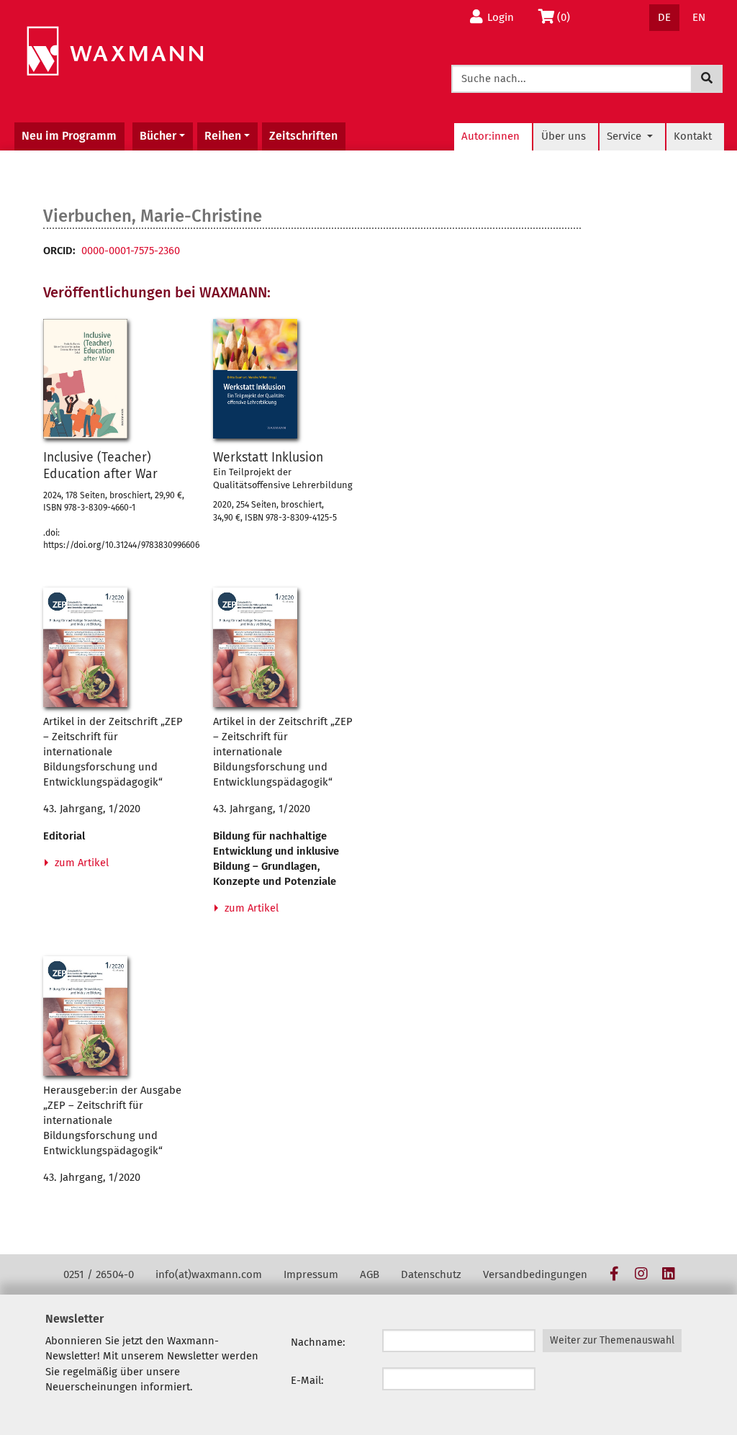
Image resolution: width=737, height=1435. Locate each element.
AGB (369, 1274)
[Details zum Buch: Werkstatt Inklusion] (255, 378)
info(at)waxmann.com (208, 1274)
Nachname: (318, 1342)
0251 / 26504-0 (98, 1274)
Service (625, 136)
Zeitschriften (303, 136)
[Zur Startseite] (114, 51)
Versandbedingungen (535, 1274)
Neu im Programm (69, 136)
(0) (567, 17)
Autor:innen (490, 136)
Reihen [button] (222, 136)
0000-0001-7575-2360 (130, 250)
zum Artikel (80, 862)
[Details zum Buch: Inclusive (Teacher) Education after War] (85, 378)
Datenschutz (431, 1274)
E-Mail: (307, 1380)
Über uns (563, 136)
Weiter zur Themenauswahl (612, 1340)
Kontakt (693, 136)
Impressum (311, 1274)
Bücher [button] (158, 136)
